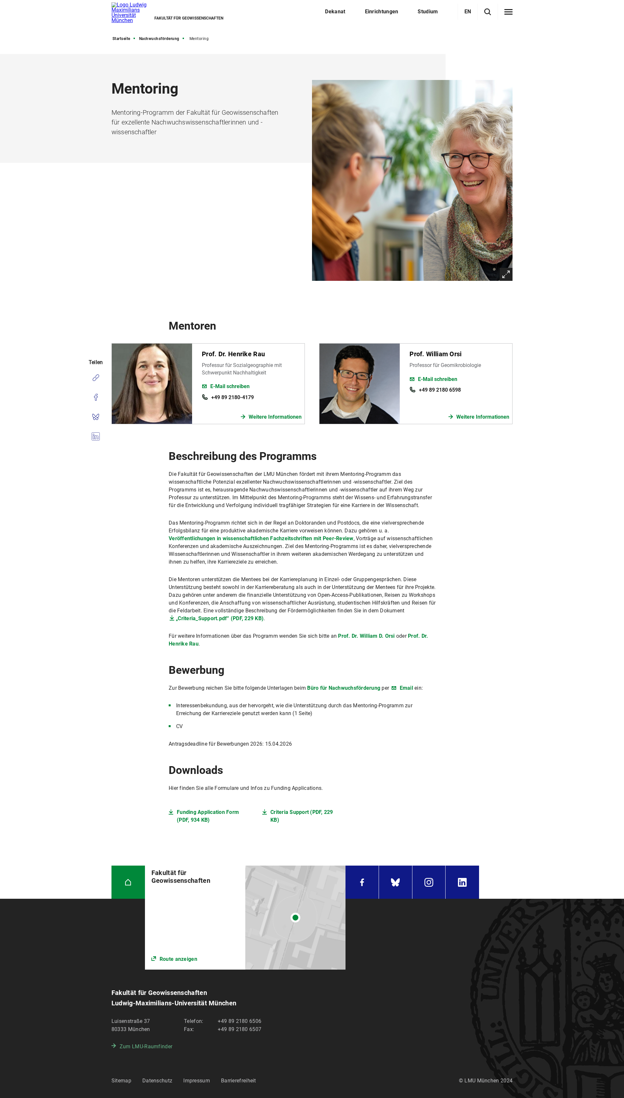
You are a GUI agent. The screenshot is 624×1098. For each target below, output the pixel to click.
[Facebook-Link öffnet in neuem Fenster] (362, 882)
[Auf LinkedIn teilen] (95, 436)
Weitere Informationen (275, 417)
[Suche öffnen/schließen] (487, 11)
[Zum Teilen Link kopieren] (95, 377)
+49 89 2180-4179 (232, 397)
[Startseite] (128, 882)
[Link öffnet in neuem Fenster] (245, 918)
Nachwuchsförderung (159, 38)
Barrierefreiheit (238, 1081)
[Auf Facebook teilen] (95, 397)
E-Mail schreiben (230, 386)
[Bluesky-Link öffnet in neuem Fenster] (395, 882)
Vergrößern (506, 274)
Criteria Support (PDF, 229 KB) (301, 816)
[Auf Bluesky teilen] (95, 416)
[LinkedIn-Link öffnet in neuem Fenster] (462, 882)
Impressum (196, 1081)
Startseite (121, 38)
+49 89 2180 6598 (440, 390)
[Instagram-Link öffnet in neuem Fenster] (429, 882)
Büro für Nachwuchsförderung (343, 688)
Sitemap (121, 1081)
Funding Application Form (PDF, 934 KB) (208, 816)
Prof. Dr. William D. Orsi (366, 636)
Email (405, 688)
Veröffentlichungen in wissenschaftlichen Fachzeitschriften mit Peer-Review (261, 538)
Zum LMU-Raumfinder (146, 1046)
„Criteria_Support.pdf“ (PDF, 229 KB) (220, 618)
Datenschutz (157, 1081)
